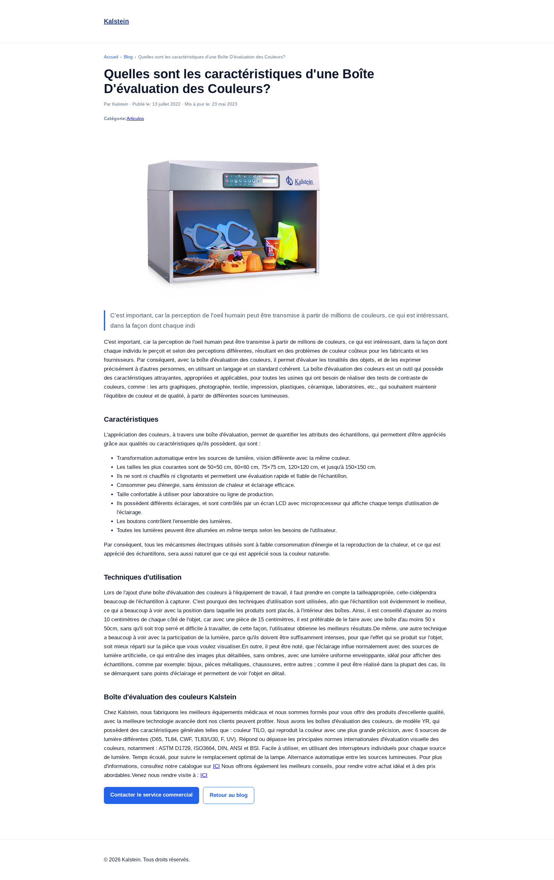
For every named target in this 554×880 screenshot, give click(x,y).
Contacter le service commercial (151, 795)
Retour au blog (229, 795)
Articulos (135, 118)
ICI (216, 766)
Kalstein (116, 21)
